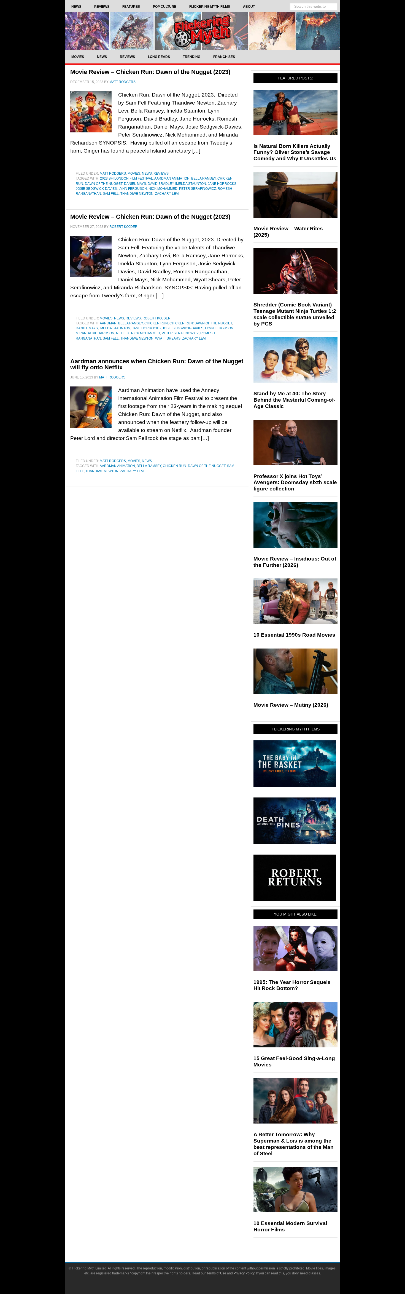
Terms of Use (216, 1273)
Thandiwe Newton (136, 194)
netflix (122, 333)
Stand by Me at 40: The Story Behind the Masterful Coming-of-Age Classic (294, 400)
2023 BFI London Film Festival (126, 178)
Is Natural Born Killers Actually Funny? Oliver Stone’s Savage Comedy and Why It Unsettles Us (294, 152)
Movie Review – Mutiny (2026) (290, 705)
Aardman (108, 323)
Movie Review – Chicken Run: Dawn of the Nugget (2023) (150, 71)
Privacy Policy (244, 1273)
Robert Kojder (156, 318)
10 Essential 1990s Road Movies (294, 635)
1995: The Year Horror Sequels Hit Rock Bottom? (292, 985)
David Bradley (161, 184)
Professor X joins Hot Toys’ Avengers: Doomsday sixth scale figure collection (295, 482)
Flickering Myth (202, 31)
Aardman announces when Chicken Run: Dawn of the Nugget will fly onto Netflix (156, 364)
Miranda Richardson (95, 333)
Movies (134, 173)
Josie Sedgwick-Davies (96, 189)
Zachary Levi (167, 194)
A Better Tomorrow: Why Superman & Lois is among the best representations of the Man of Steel (293, 1144)
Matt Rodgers (113, 173)
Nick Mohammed (162, 189)
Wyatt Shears (167, 338)
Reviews (161, 173)
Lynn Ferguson (132, 189)
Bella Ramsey (203, 178)
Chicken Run (156, 323)
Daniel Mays (135, 184)
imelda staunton (190, 184)
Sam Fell (111, 194)
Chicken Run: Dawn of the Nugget (200, 323)
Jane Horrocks (222, 184)
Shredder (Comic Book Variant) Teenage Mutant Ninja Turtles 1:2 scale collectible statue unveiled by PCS (294, 314)
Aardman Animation (172, 178)
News (147, 173)
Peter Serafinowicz (197, 189)
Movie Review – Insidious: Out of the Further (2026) (294, 562)
